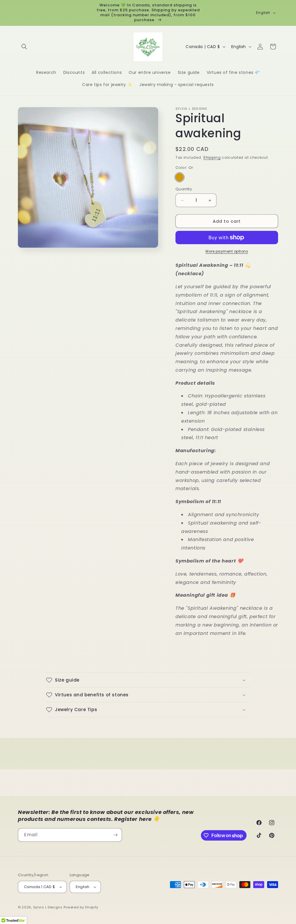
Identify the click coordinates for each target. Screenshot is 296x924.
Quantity (183, 189)
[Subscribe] (115, 835)
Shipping (212, 157)
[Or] (179, 177)
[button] (24, 46)
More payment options (227, 251)
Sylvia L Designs (47, 907)
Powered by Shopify (81, 907)
